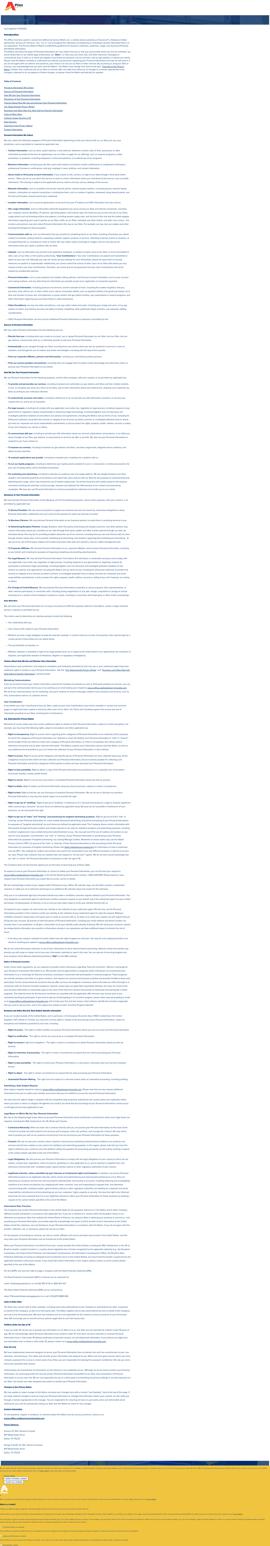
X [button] (0, 1495)
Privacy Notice (44, 1471)
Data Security (10, 121)
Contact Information (13, 129)
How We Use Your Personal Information (22, 95)
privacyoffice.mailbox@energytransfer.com (107, 687)
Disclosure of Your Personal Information (22, 99)
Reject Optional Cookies (16, 1479)
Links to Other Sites (13, 114)
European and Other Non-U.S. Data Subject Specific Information (33, 110)
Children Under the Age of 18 (17, 118)
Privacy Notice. (151, 1499)
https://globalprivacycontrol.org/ (79, 847)
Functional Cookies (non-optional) (13, 1527)
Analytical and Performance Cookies (14, 1536)
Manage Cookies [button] (9, 1476)
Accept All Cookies (14, 1482)
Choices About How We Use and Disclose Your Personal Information (35, 102)
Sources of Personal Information (19, 91)
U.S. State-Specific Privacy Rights (19, 106)
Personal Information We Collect (19, 87)
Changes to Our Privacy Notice (18, 125)
